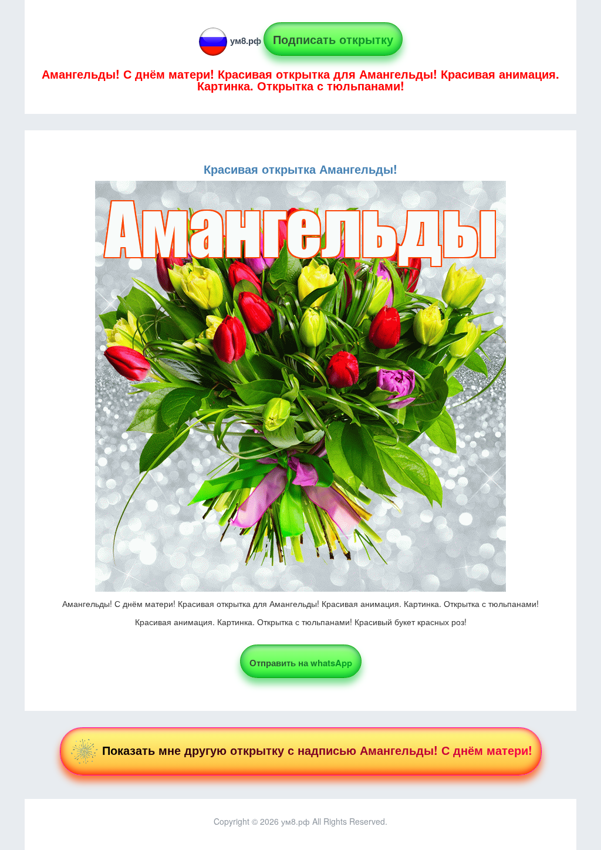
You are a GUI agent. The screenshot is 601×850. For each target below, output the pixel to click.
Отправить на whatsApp (300, 662)
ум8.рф (245, 40)
